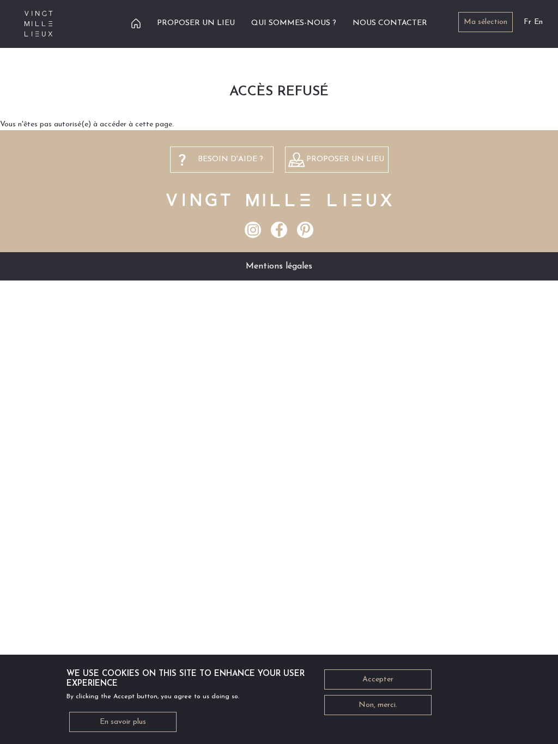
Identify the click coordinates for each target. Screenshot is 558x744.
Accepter (377, 679)
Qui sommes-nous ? (293, 23)
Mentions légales (279, 266)
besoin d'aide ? (230, 159)
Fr (527, 22)
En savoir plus (123, 722)
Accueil (136, 23)
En (538, 22)
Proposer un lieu (196, 23)
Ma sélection (485, 22)
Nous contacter (390, 23)
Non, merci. (378, 705)
